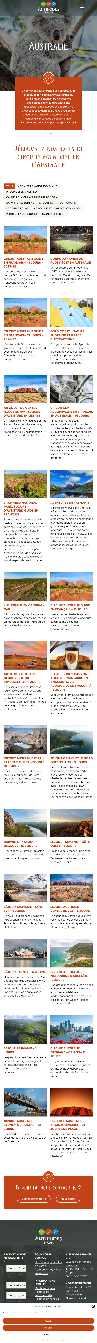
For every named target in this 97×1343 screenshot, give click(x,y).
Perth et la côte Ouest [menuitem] (21, 213)
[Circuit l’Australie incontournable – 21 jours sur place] (71, 1124)
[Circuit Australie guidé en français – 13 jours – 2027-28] (25, 258)
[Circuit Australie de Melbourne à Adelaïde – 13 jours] (71, 973)
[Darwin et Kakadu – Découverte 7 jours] (25, 836)
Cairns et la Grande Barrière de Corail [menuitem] (32, 197)
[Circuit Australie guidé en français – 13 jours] (71, 602)
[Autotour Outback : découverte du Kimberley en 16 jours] (25, 677)
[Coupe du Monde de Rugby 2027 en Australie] (71, 256)
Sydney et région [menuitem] (53, 213)
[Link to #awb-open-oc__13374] (82, 7)
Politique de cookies (38, 1340)
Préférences (48, 1335)
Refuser (48, 1328)
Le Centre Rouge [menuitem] (17, 208)
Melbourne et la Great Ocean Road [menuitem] (57, 208)
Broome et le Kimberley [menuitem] (22, 191)
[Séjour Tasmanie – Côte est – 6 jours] (25, 902)
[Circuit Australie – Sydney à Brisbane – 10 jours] (25, 1117)
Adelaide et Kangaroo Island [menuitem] (37, 186)
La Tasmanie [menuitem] (68, 202)
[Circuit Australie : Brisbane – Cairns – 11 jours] (71, 1047)
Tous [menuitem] (9, 186)
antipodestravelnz (77, 1276)
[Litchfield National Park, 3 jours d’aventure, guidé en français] (25, 517)
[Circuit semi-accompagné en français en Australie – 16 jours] (71, 418)
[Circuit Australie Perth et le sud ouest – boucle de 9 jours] (25, 756)
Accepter (48, 1321)
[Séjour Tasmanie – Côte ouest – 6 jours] (71, 837)
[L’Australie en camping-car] (25, 601)
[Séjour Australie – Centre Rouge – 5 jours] (71, 902)
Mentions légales (45, 1288)
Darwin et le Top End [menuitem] (20, 202)
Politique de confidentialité (56, 1340)
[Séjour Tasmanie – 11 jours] (25, 1045)
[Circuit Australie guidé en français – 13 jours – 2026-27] (25, 330)
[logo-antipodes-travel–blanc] (48, 2)
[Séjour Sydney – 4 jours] (25, 969)
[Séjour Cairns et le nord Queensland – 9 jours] (71, 763)
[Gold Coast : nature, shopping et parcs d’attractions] (71, 332)
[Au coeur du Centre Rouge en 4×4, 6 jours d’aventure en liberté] (25, 407)
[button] (93, 1306)
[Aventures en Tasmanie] (71, 511)
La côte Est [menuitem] (47, 202)
